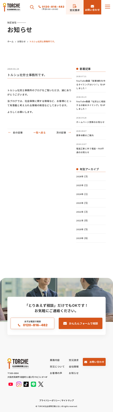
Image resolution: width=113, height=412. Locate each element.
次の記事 (61, 132)
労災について (57, 366)
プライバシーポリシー (49, 400)
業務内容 (55, 360)
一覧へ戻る (39, 132)
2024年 (80, 194)
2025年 (80, 185)
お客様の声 (56, 373)
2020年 (80, 229)
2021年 (80, 220)
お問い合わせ (96, 362)
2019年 (80, 238)
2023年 (80, 202)
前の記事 (18, 132)
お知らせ (74, 373)
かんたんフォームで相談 (83, 323)
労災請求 (74, 360)
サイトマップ (68, 400)
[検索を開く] (32, 7)
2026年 (80, 176)
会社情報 (74, 366)
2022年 (80, 211)
